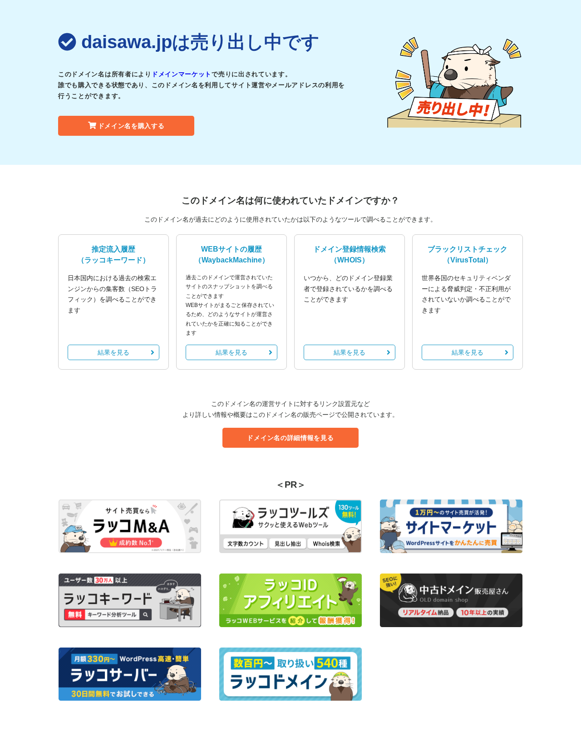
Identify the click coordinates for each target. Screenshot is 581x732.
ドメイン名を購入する (131, 125)
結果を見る (113, 352)
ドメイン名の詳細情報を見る (290, 437)
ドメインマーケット (182, 74)
